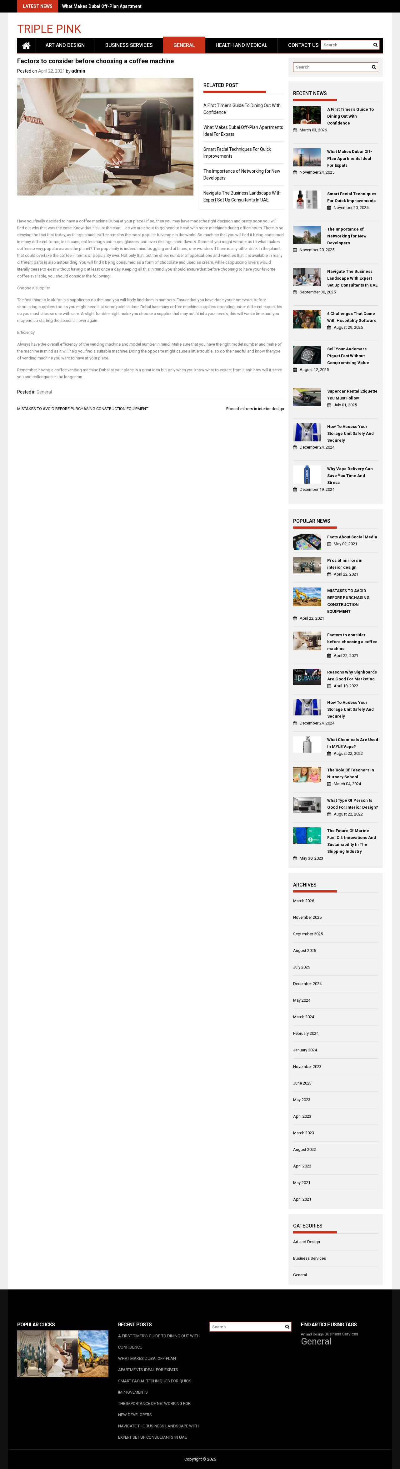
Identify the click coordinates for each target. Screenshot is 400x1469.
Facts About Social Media (352, 537)
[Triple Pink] (26, 45)
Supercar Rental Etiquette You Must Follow (352, 394)
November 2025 (307, 917)
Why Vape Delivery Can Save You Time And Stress (350, 475)
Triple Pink (49, 29)
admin (78, 71)
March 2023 (303, 1133)
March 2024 (303, 1016)
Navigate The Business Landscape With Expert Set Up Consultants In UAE (352, 278)
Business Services (129, 45)
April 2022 (302, 1166)
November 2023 (307, 1066)
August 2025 (304, 950)
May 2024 (301, 1000)
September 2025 (308, 934)
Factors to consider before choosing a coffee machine (352, 642)
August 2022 (304, 1149)
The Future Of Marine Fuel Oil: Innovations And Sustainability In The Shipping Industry (351, 841)
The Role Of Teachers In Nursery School (350, 773)
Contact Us (303, 45)
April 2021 (302, 1199)
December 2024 (307, 983)
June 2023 (302, 1083)
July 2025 (301, 967)
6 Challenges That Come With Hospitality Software (352, 317)
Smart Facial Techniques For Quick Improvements (351, 197)
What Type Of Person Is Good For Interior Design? (352, 804)
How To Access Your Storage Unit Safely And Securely (350, 433)
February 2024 (305, 1033)
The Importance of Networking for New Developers (347, 236)
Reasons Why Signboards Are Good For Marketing (352, 675)
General (184, 45)
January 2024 (305, 1050)
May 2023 (301, 1099)
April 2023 (302, 1116)
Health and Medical (242, 45)
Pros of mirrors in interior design (255, 408)
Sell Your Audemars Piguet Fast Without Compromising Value (348, 356)
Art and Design (65, 45)
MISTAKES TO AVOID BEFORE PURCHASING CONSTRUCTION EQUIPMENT (82, 408)
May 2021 (301, 1182)
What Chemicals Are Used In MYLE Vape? (352, 743)
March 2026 (303, 900)
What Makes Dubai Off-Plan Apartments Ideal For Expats (120, 6)
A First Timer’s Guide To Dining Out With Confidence (350, 116)
